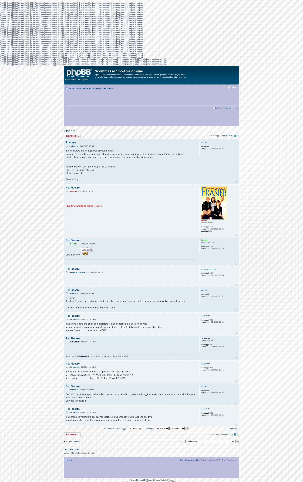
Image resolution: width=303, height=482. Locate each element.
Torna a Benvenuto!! (74, 441)
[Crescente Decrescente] (179, 428)
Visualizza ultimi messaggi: (115, 428)
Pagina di (226, 136)
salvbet (73, 146)
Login (235, 108)
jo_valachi (74, 319)
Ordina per (150, 428)
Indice (71, 88)
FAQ (217, 108)
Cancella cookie (192, 460)
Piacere (70, 131)
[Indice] (80, 72)
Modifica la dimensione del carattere (234, 87)
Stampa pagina (229, 87)
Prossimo (233, 429)
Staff (181, 460)
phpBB (142, 480)
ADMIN (73, 191)
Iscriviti (226, 108)
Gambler (74, 244)
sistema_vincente (77, 272)
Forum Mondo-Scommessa (88, 88)
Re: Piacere (73, 187)
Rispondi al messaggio (68, 136)
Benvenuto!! (108, 88)
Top (236, 182)
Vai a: (181, 441)
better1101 (74, 342)
